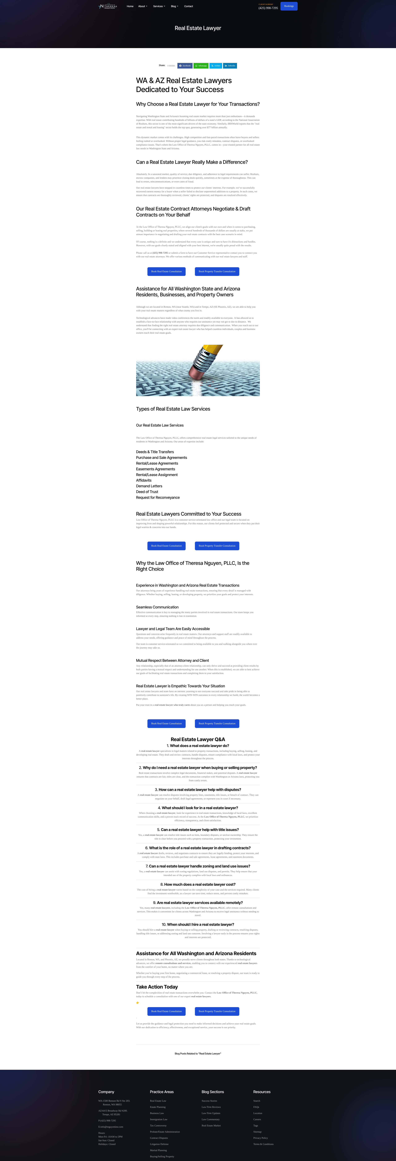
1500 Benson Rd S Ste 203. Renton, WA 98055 (116, 1103)
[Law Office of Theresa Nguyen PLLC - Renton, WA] (107, 6)
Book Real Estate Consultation (166, 271)
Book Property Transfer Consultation (217, 271)
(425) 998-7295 (268, 8)
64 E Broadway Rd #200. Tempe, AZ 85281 (114, 1112)
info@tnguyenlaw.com (112, 1127)
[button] (143, 6)
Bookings (289, 6)
